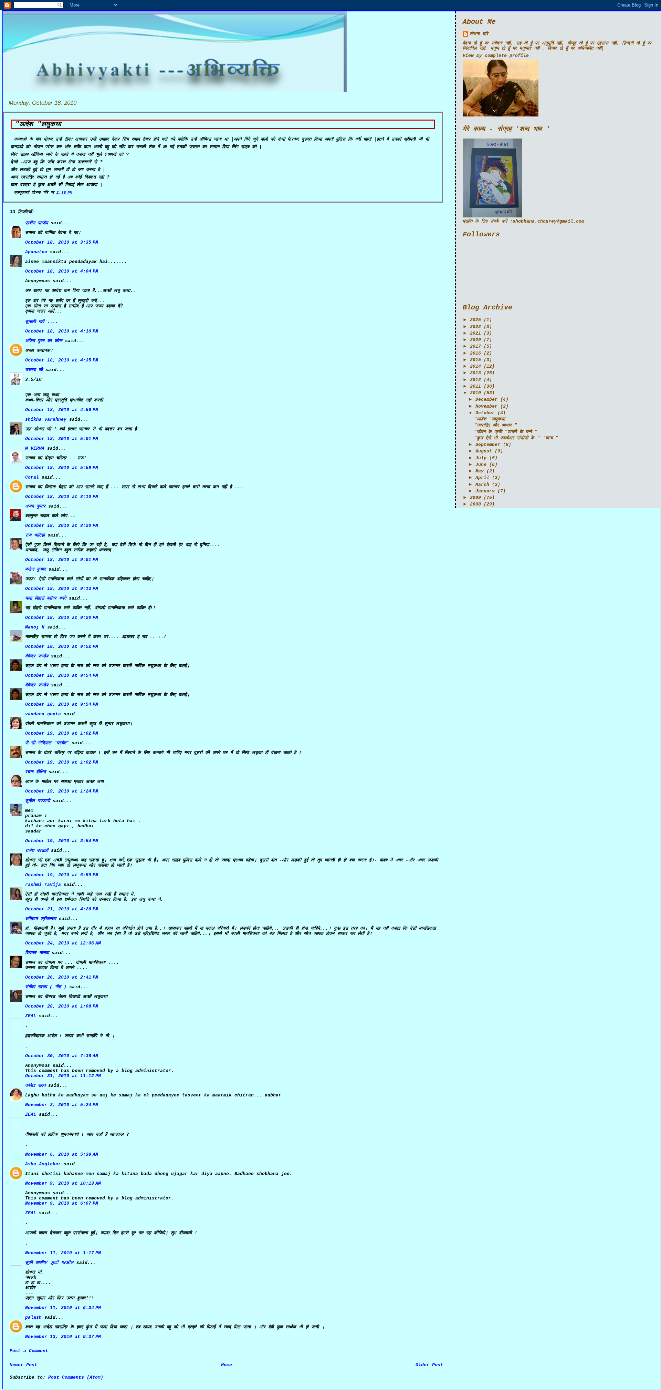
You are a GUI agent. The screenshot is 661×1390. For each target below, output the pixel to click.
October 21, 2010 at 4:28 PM (61, 909)
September (487, 444)
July (480, 458)
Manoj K (34, 627)
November (486, 406)
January (485, 491)
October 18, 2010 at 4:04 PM (61, 271)
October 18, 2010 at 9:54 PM (61, 675)
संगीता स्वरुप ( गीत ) (45, 987)
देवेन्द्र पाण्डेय (36, 656)
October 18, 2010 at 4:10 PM (61, 331)
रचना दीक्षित (35, 772)
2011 (475, 386)
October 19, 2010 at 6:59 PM (61, 875)
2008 (475, 504)
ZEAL (30, 1016)
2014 (475, 366)
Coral (32, 477)
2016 (475, 353)
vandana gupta (43, 714)
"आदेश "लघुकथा (38, 124)
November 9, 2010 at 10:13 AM (63, 1183)
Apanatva (36, 252)
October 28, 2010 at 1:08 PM (61, 1006)
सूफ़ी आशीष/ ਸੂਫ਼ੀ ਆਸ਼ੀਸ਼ (49, 1262)
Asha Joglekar (43, 1164)
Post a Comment (29, 1350)
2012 (475, 379)
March (482, 484)
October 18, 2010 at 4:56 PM (61, 409)
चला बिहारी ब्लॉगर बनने (45, 598)
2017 (475, 346)
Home (226, 1365)
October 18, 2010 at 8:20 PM (61, 525)
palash (33, 1317)
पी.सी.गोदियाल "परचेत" (47, 743)
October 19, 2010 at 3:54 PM (61, 841)
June (480, 464)
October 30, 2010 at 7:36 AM (61, 1056)
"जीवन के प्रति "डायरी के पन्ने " (505, 432)
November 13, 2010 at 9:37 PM (63, 1336)
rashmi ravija (43, 884)
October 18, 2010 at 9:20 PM (61, 617)
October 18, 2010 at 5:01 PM (61, 438)
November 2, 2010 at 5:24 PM (61, 1104)
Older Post (429, 1365)
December (486, 399)
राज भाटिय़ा (35, 535)
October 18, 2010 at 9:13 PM (61, 588)
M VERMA (34, 448)
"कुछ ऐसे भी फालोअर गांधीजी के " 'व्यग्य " (516, 438)
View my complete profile (496, 55)
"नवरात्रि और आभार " (495, 425)
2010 (475, 393)
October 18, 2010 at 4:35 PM (61, 360)
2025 (475, 320)
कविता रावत (36, 1085)
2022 (475, 326)
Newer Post (23, 1365)
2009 (475, 497)
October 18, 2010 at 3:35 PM (61, 242)
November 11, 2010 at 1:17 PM (63, 1253)
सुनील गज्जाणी (37, 801)
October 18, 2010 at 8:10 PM (61, 496)
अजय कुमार (35, 506)
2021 (475, 333)
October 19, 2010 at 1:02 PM (61, 733)
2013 (475, 373)
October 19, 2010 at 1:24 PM (61, 791)
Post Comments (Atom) (75, 1377)
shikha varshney (45, 419)
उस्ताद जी (34, 369)
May (479, 471)
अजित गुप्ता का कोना (43, 341)
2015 (475, 359)
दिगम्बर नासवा (37, 952)
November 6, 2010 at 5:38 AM (61, 1154)
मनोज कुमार (35, 569)
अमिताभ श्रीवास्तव (40, 918)
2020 (475, 340)
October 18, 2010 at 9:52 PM (61, 646)
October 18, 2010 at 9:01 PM (61, 559)
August (483, 451)
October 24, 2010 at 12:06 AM (63, 943)
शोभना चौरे (479, 34)
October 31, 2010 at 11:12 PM (63, 1076)
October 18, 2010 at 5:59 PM (61, 467)
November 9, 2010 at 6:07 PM (61, 1203)
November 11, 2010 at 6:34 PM (63, 1307)
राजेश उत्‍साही (36, 850)
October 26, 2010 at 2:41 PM (61, 977)
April (482, 477)
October (485, 413)
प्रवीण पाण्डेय (36, 223)
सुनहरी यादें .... (41, 321)
